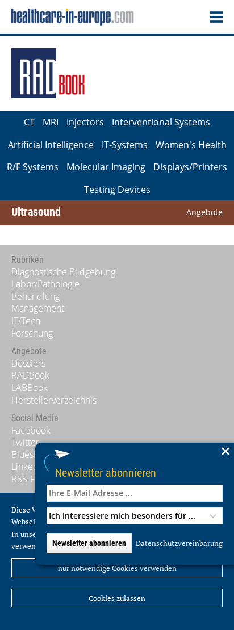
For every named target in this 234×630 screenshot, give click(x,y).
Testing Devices (117, 189)
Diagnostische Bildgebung (63, 272)
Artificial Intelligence (51, 144)
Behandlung (35, 296)
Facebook (31, 430)
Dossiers (28, 363)
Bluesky (26, 454)
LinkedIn (28, 466)
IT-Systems (125, 144)
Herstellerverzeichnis (54, 400)
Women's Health (191, 144)
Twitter (25, 442)
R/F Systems (32, 167)
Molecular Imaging (105, 167)
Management (37, 308)
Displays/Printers (190, 167)
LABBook (29, 387)
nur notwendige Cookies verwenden (117, 568)
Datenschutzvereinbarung (179, 543)
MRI (50, 122)
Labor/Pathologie (45, 284)
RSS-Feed (31, 479)
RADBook (30, 375)
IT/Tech (25, 320)
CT (29, 122)
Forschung (32, 333)
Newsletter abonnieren (105, 472)
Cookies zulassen (117, 598)
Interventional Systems (161, 122)
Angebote (204, 212)
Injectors (85, 122)
